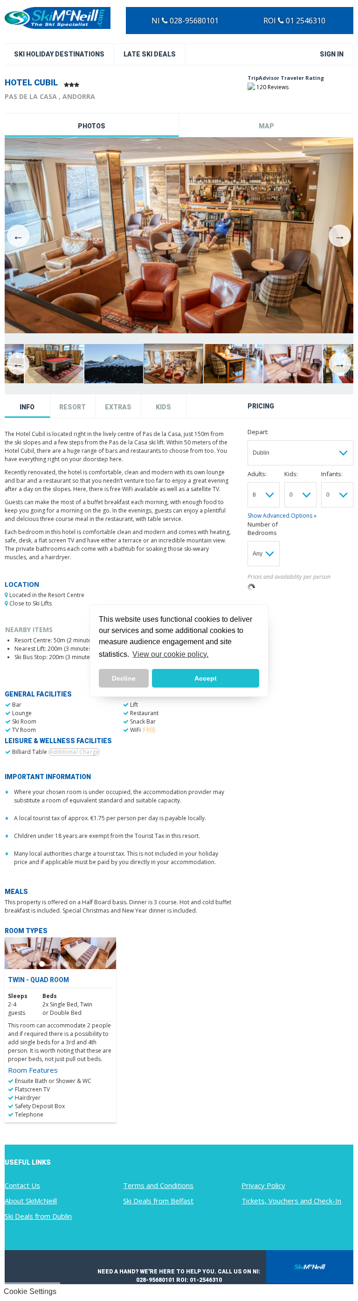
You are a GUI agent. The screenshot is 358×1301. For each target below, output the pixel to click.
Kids (163, 407)
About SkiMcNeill (31, 1200)
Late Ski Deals (150, 54)
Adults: (257, 474)
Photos (91, 126)
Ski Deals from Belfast (158, 1200)
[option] (179, 235)
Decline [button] (124, 678)
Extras (118, 407)
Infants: (332, 474)
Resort (72, 407)
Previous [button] (18, 236)
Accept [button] (205, 678)
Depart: (258, 432)
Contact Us (22, 1185)
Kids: (291, 474)
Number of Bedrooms (263, 528)
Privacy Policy (263, 1185)
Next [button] (340, 236)
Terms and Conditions (158, 1185)
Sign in (332, 54)
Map (266, 126)
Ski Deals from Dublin (38, 1216)
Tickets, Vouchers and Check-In (291, 1200)
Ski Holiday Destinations (59, 54)
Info (27, 407)
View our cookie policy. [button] (170, 654)
